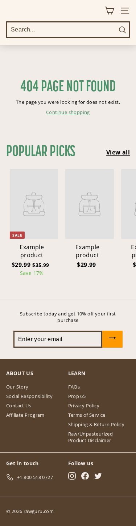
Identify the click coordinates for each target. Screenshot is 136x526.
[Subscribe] (112, 339)
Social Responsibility (29, 396)
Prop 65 (77, 396)
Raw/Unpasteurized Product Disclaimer (90, 437)
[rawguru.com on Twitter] (98, 476)
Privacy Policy (84, 405)
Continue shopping (68, 112)
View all (118, 152)
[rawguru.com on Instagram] (72, 476)
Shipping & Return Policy (96, 424)
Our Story (17, 386)
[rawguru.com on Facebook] (85, 476)
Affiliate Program (25, 415)
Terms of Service (87, 415)
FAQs (74, 386)
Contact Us (18, 405)
